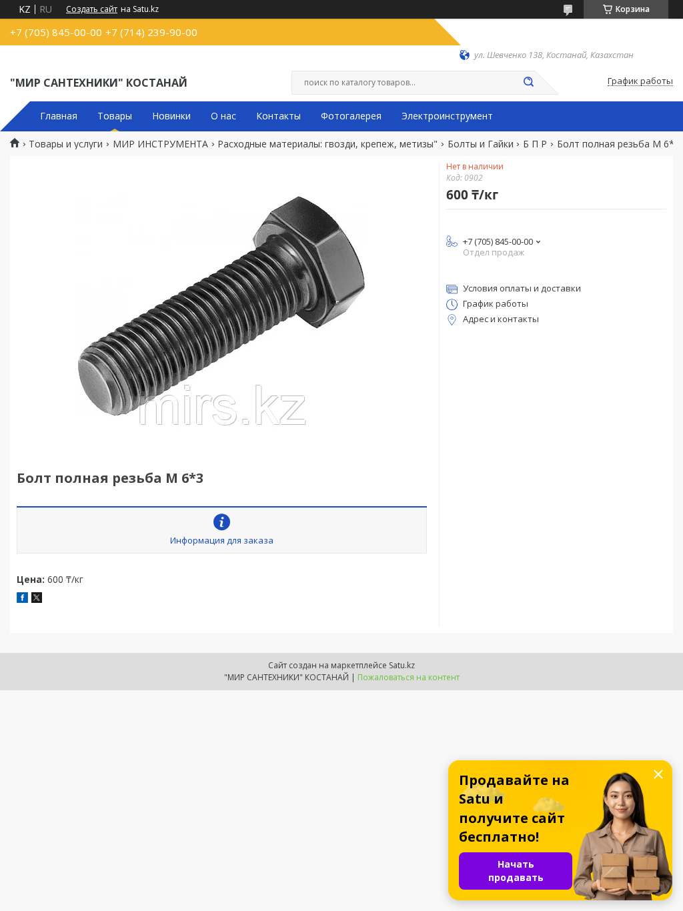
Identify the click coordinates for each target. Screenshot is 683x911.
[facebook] (22, 599)
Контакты (278, 116)
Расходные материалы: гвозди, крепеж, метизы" (327, 144)
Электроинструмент (447, 116)
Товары (114, 116)
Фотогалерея (351, 116)
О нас (223, 116)
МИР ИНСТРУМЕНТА (160, 144)
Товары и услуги (66, 144)
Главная (58, 116)
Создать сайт (91, 9)
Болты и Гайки (481, 144)
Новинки (171, 116)
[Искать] (528, 83)
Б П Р (535, 144)
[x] (36, 599)
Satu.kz (402, 665)
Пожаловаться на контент (409, 677)
